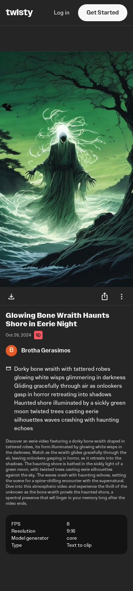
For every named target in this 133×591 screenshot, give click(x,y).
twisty (19, 13)
